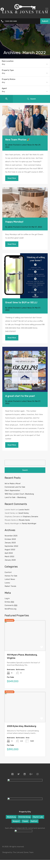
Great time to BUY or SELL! (21, 302)
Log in (7, 598)
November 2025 (11, 536)
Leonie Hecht (23, 510)
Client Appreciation (12, 490)
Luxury (7, 583)
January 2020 (10, 560)
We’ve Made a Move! (12, 483)
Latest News (26, 145)
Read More (12, 178)
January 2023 (10, 543)
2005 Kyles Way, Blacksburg (21, 726)
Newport (16, 821)
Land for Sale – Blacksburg (15, 497)
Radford (34, 821)
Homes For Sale (11, 576)
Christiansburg (24, 817)
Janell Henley (23, 513)
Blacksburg (11, 817)
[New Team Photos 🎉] (25, 120)
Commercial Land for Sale (15, 487)
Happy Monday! (14, 221)
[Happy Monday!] (25, 202)
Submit (45, 21)
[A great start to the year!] (25, 369)
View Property (25, 645)
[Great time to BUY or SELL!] (25, 275)
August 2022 (10, 550)
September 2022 (11, 546)
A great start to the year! (20, 395)
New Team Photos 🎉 (17, 139)
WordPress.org (10, 609)
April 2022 (9, 553)
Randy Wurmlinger (29, 523)
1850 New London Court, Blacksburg (19, 494)
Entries (9, 602)
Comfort (24, 227)
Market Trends (10, 586)
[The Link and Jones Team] (25, 15)
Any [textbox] (3, 64)
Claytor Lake (38, 817)
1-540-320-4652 (11, 21)
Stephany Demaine (30, 517)
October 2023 (10, 539)
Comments (11, 605)
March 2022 (9, 556)
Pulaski (25, 821)
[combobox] (25, 64)
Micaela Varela (24, 520)
